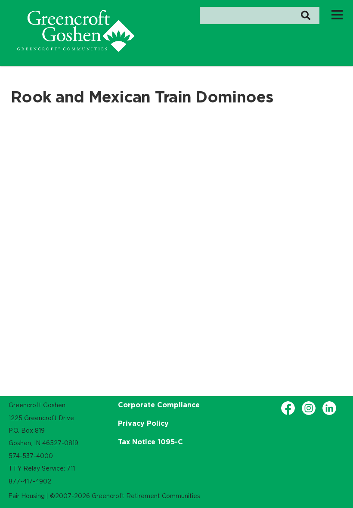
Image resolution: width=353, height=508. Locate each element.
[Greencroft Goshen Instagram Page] (309, 408)
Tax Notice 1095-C (150, 442)
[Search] (305, 15)
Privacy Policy (143, 423)
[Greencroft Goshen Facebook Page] (288, 408)
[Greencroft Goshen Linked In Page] (329, 408)
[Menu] (337, 14)
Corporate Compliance (159, 405)
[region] (75, 31)
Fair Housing (26, 496)
